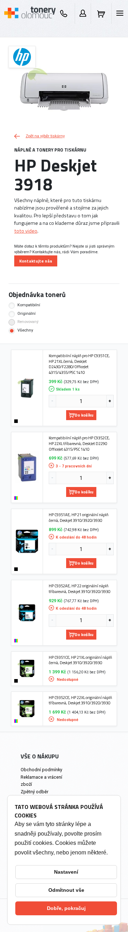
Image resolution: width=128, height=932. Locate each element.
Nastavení (66, 872)
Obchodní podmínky (41, 769)
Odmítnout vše (66, 890)
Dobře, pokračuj (66, 908)
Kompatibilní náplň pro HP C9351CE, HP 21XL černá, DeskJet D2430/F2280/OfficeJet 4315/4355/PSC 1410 (79, 364)
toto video (25, 231)
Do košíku (84, 415)
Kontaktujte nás (35, 261)
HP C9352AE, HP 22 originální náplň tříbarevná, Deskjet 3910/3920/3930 (79, 588)
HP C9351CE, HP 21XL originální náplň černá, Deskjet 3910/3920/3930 (80, 660)
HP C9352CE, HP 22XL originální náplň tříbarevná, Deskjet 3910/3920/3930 (80, 700)
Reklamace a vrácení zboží (41, 780)
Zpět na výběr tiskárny (45, 136)
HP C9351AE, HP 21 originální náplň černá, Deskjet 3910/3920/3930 (78, 517)
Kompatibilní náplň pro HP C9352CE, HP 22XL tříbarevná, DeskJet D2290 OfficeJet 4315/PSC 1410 (79, 443)
